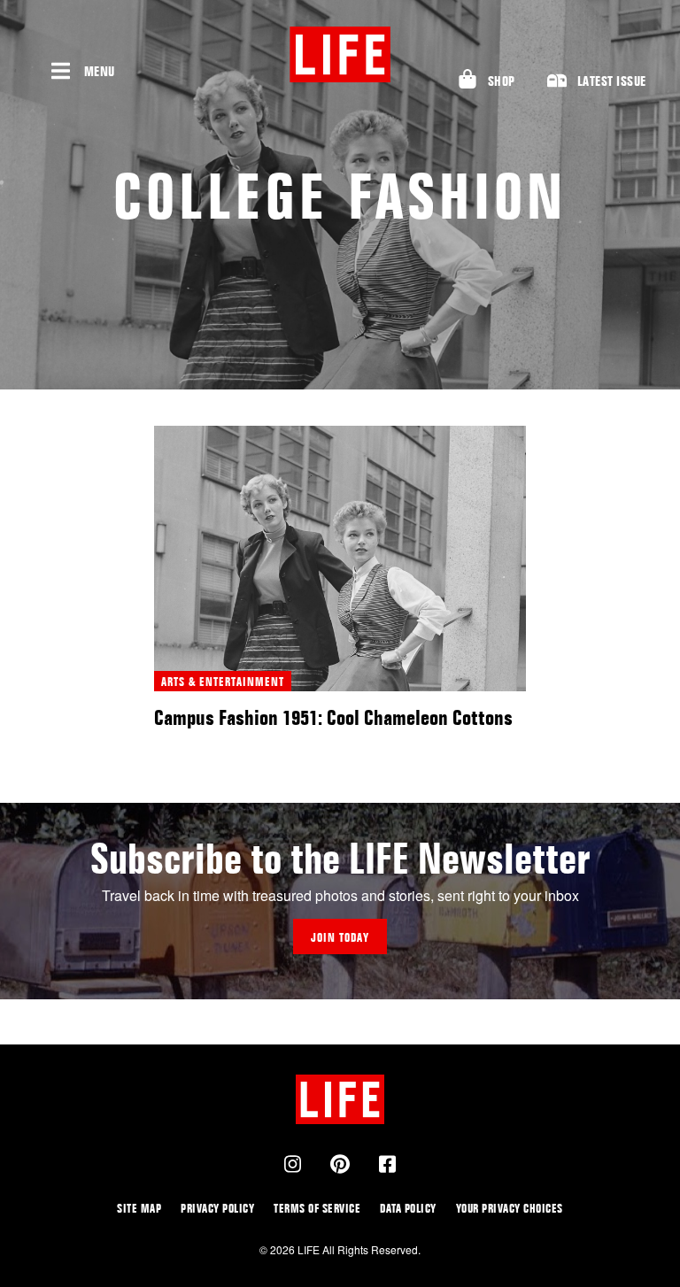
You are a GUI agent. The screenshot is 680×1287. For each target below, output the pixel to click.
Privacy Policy (217, 1207)
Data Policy (408, 1207)
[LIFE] (340, 54)
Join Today (340, 936)
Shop (501, 81)
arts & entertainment (222, 681)
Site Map (139, 1207)
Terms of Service (317, 1207)
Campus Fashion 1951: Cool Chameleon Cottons (333, 717)
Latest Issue (611, 81)
